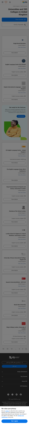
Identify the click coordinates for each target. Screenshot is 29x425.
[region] (14, 415)
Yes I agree (14, 421)
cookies (7, 411)
